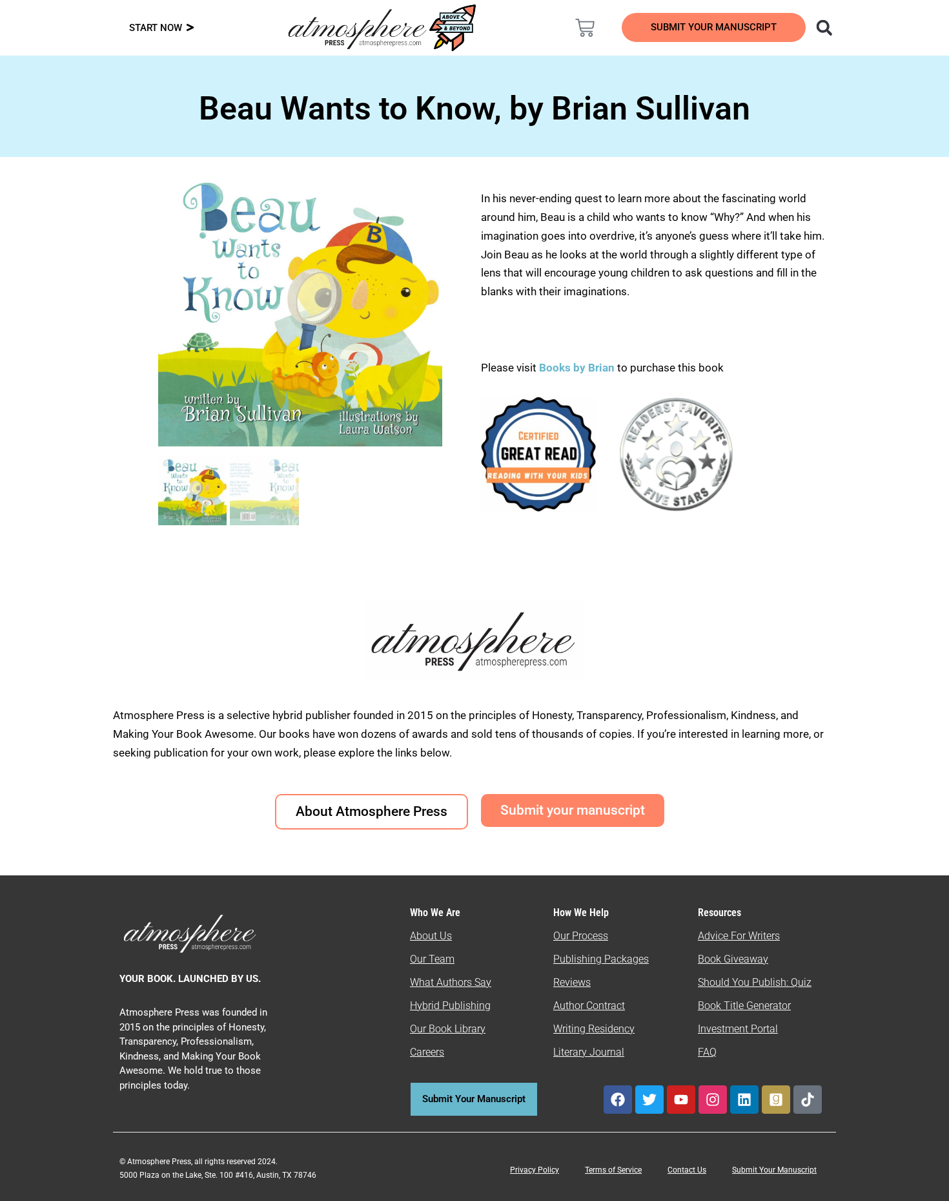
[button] (824, 27)
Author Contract (589, 1005)
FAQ (707, 1052)
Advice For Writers (739, 936)
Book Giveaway (733, 959)
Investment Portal (738, 1029)
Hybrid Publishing (450, 1005)
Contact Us (687, 1170)
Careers (427, 1052)
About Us (431, 936)
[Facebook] (618, 1099)
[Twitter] (649, 1099)
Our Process (580, 936)
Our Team (432, 959)
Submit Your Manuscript (774, 1170)
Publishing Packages (601, 959)
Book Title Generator (744, 1005)
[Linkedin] (744, 1099)
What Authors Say (450, 982)
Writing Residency (594, 1029)
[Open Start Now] (190, 28)
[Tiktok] (807, 1099)
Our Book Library (447, 1029)
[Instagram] (713, 1099)
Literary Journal (588, 1052)
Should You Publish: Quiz (754, 982)
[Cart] (585, 28)
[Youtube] (681, 1099)
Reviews (572, 982)
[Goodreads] (776, 1099)
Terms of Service (613, 1170)
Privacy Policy (534, 1170)
